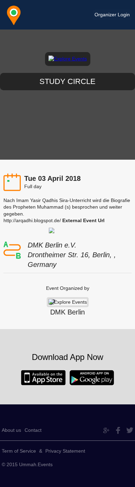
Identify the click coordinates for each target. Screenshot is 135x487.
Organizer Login (112, 14)
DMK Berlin (67, 312)
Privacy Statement (65, 451)
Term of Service (19, 451)
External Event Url (83, 220)
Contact (33, 430)
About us (11, 430)
